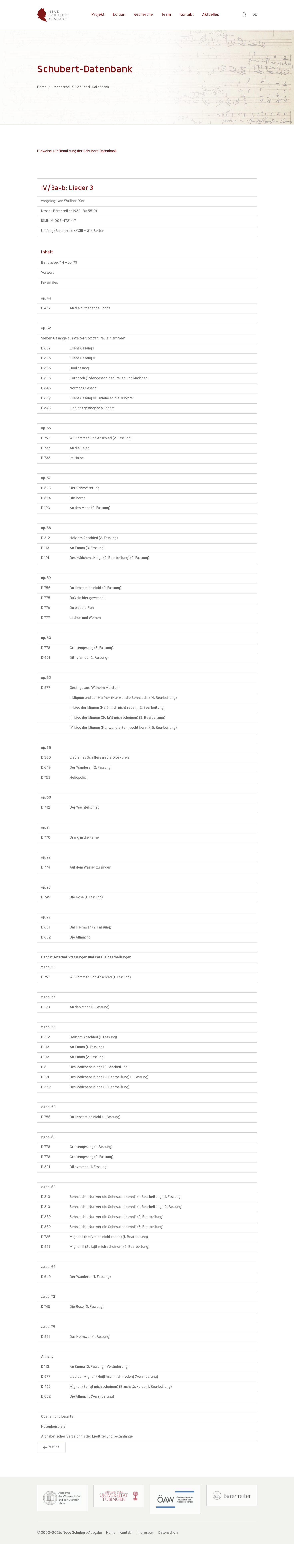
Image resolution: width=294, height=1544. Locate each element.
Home (111, 1533)
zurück (53, 1447)
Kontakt (186, 15)
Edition (119, 15)
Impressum (145, 1533)
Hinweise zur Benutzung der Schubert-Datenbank (77, 151)
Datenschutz (168, 1533)
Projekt (97, 15)
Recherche (143, 15)
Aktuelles (210, 15)
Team (166, 15)
